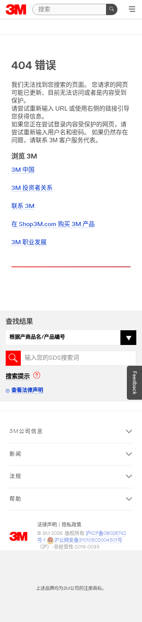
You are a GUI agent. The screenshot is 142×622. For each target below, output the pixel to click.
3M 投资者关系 (32, 188)
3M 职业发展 (29, 243)
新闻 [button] (15, 454)
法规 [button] (15, 476)
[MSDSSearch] (13, 358)
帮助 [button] (15, 499)
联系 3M (22, 206)
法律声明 (47, 524)
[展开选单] (132, 10)
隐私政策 (71, 524)
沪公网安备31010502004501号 (88, 540)
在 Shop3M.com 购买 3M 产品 (53, 225)
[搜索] (111, 9)
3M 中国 (22, 170)
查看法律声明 (27, 390)
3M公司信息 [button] (26, 431)
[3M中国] (16, 9)
